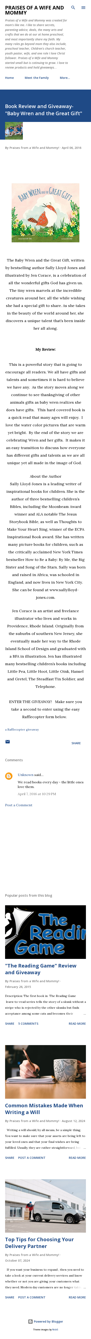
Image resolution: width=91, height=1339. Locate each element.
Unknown (25, 775)
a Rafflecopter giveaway (22, 729)
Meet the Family (37, 78)
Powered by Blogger (48, 1321)
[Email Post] (7, 743)
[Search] (73, 7)
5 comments (28, 1024)
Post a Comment (18, 805)
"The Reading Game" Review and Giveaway (41, 969)
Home (9, 78)
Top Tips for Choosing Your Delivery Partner (39, 1242)
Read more (77, 1024)
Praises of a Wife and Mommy (34, 10)
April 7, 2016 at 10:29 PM (37, 794)
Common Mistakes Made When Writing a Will (44, 1109)
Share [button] (76, 743)
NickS (55, 1329)
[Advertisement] (45, 850)
